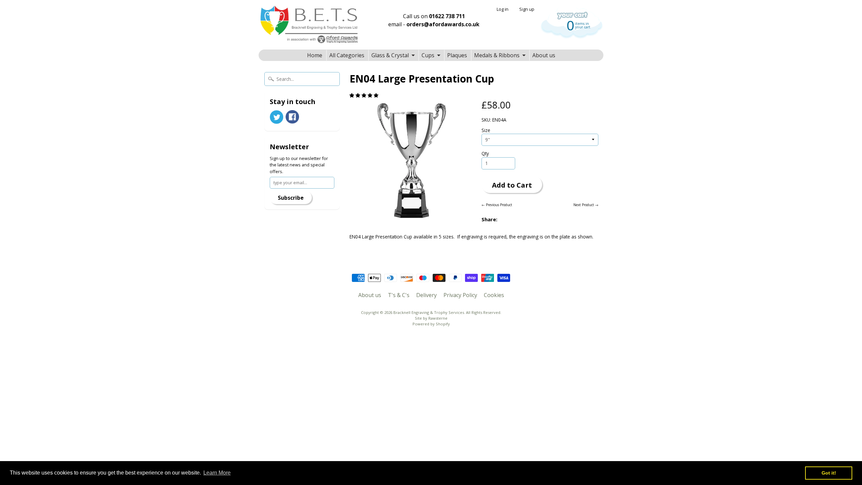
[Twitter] (276, 117)
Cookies (494, 295)
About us (543, 55)
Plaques (457, 55)
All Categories (346, 55)
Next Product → (585, 204)
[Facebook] (292, 117)
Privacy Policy (460, 295)
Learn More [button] (217, 473)
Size (486, 130)
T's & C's (398, 295)
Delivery (426, 295)
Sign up (526, 9)
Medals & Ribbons (497, 55)
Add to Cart (512, 185)
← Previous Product (497, 204)
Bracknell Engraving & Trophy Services (428, 312)
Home (314, 55)
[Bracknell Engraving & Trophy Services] (309, 24)
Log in (502, 9)
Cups (428, 55)
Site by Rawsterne (431, 318)
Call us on (434, 16)
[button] (365, 95)
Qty (485, 153)
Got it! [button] (829, 473)
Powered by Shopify (431, 323)
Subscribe (291, 197)
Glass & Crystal (390, 55)
